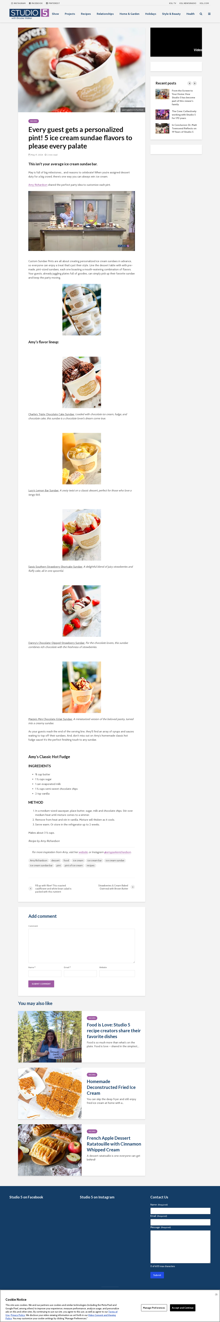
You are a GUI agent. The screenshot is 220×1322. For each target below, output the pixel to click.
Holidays (150, 13)
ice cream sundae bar (41, 865)
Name (31, 967)
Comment (33, 926)
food (66, 860)
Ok (216, 1294)
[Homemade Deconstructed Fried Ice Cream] (50, 1093)
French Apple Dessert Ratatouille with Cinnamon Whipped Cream (114, 1143)
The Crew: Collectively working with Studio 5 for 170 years (184, 115)
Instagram (19, 3)
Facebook (37, 3)
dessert (55, 860)
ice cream (78, 860)
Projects (70, 13)
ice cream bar (94, 860)
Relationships (105, 13)
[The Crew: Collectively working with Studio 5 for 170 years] (162, 114)
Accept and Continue (183, 1307)
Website (103, 967)
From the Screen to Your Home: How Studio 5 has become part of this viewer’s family (183, 97)
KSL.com (204, 3)
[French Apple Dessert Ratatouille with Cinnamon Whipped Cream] (50, 1149)
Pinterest (54, 3)
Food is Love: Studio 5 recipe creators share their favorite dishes (114, 1030)
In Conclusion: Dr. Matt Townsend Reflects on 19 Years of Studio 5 (184, 128)
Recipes (86, 13)
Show (55, 13)
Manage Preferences (154, 1307)
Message (160, 1227)
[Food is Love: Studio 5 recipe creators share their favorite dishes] (50, 1036)
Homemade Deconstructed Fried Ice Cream (111, 1087)
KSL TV (172, 3)
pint (59, 865)
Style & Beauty (171, 13)
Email (67, 967)
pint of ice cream (74, 865)
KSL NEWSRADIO (187, 3)
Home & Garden (129, 13)
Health (190, 13)
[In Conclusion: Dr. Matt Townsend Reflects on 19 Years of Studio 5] (162, 128)
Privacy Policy (18, 1315)
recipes (91, 865)
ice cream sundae (115, 860)
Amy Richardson (37, 184)
